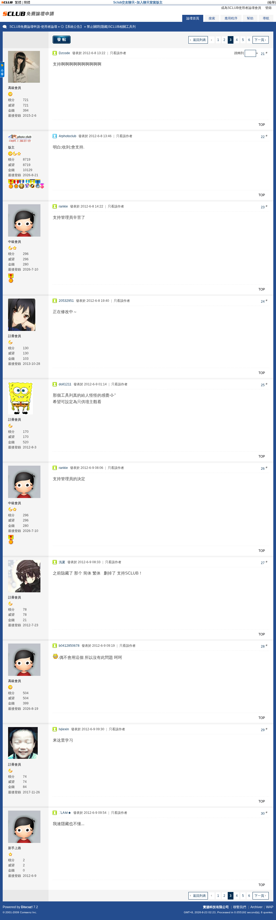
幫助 (250, 18)
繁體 (18, 2)
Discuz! (27, 907)
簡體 (27, 2)
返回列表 (199, 40)
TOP (261, 125)
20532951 (66, 301)
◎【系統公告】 (72, 27)
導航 (266, 18)
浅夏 (62, 562)
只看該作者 (118, 53)
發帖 (62, 39)
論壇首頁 (192, 18)
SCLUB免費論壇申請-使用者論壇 (33, 27)
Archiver (256, 907)
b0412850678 (69, 646)
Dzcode (64, 53)
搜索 (212, 18)
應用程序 (231, 18)
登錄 (268, 8)
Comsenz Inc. (28, 912)
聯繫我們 (239, 907)
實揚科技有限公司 (216, 907)
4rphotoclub (67, 136)
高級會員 (14, 88)
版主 (11, 147)
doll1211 (65, 384)
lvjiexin (64, 729)
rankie (63, 206)
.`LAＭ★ (65, 813)
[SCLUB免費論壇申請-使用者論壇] (28, 15)
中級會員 (14, 242)
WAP (269, 907)
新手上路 (14, 848)
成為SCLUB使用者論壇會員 (241, 8)
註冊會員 (14, 336)
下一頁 (259, 40)
